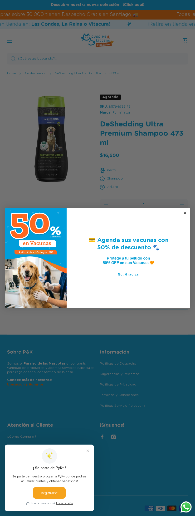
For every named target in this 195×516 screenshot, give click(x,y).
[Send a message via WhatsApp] (186, 507)
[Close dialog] (185, 213)
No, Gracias (128, 274)
